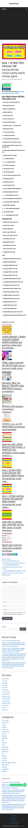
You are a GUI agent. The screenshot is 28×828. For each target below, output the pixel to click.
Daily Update (7, 559)
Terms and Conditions (14, 823)
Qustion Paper (5, 731)
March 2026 (5, 689)
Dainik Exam (14, 4)
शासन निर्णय (4, 760)
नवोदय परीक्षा (4, 738)
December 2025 (6, 696)
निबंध (3, 740)
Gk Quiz (4, 725)
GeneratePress (21, 826)
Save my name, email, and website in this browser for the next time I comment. (14, 613)
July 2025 (4, 707)
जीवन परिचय (4, 736)
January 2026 (5, 694)
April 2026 (4, 687)
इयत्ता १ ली (4, 733)
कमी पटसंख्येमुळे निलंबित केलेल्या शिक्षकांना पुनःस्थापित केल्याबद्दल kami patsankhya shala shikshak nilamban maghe (13, 573)
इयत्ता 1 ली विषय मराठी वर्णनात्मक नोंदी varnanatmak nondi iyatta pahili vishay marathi (12, 567)
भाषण (3, 753)
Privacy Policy (14, 821)
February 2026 (6, 692)
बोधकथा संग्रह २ (5, 751)
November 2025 (6, 698)
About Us (14, 815)
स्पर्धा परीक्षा (4, 771)
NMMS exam (5, 729)
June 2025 (4, 709)
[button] (26, 9)
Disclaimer (14, 819)
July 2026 (4, 681)
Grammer (4, 727)
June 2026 (5, 683)
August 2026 (5, 678)
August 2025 (5, 705)
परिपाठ (3, 745)
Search (4, 626)
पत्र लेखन (4, 742)
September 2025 (6, 703)
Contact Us (14, 817)
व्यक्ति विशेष (4, 758)
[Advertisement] (14, 26)
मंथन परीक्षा (4, 756)
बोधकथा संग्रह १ (5, 749)
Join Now (6, 85)
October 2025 (5, 700)
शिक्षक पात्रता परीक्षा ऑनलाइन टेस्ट (9, 762)
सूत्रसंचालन (4, 767)
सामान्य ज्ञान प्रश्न (5, 764)
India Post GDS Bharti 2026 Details (11, 640)
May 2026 (4, 685)
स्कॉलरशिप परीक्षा (5, 769)
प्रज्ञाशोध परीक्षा (5, 747)
